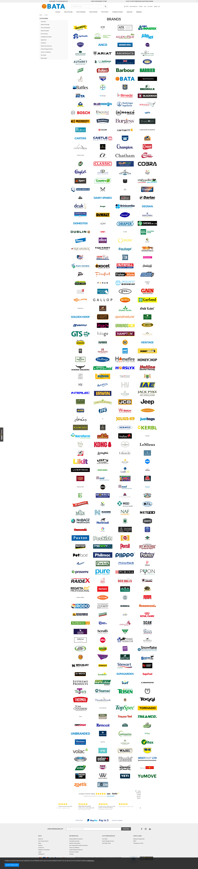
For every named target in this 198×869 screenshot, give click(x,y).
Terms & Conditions (46, 52)
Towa (80, 716)
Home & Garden (93, 12)
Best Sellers (44, 58)
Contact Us (41, 847)
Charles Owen (80, 155)
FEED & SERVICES (133, 6)
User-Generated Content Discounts (78, 845)
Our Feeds (43, 55)
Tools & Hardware (80, 12)
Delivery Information (74, 843)
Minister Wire (80, 486)
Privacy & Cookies (74, 852)
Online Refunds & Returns (76, 849)
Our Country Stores (43, 841)
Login (39, 852)
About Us (40, 839)
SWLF (134, 841)
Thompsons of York (138, 843)
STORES (140, 6)
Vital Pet (102, 742)
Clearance (139, 12)
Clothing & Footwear (117, 12)
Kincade (147, 435)
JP (102, 418)
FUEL (145, 6)
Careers (40, 845)
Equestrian (129, 12)
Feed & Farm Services (46, 46)
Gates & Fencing (68, 12)
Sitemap (71, 854)
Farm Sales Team (106, 843)
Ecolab (125, 231)
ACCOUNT (150, 6)
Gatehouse (80, 308)
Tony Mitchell (102, 708)
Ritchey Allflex (80, 597)
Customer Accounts (74, 841)
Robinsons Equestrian (138, 839)
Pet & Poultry (104, 12)
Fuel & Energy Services (47, 49)
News (39, 843)
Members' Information (44, 849)
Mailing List (41, 854)
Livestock (57, 12)
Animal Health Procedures (76, 839)
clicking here (90, 860)
